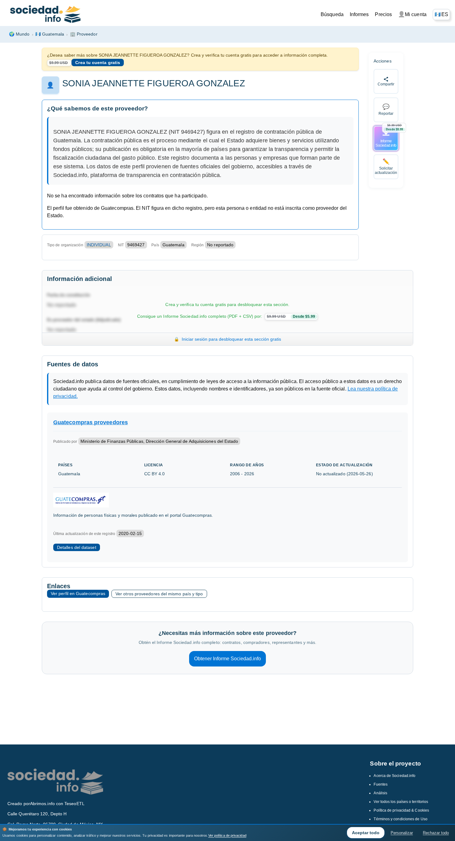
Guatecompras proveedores (90, 422)
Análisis (380, 793)
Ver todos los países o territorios (401, 802)
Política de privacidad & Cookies (401, 810)
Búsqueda (332, 14)
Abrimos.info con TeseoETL (57, 803)
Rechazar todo (436, 832)
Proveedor (84, 34)
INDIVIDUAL (99, 244)
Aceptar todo (365, 832)
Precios (383, 14)
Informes (359, 14)
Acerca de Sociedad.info (394, 776)
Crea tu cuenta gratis (97, 62)
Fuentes (381, 784)
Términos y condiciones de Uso (400, 819)
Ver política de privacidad (227, 835)
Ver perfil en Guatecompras (78, 593)
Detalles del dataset (76, 547)
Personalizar (402, 832)
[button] (441, 14)
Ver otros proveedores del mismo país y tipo (159, 593)
